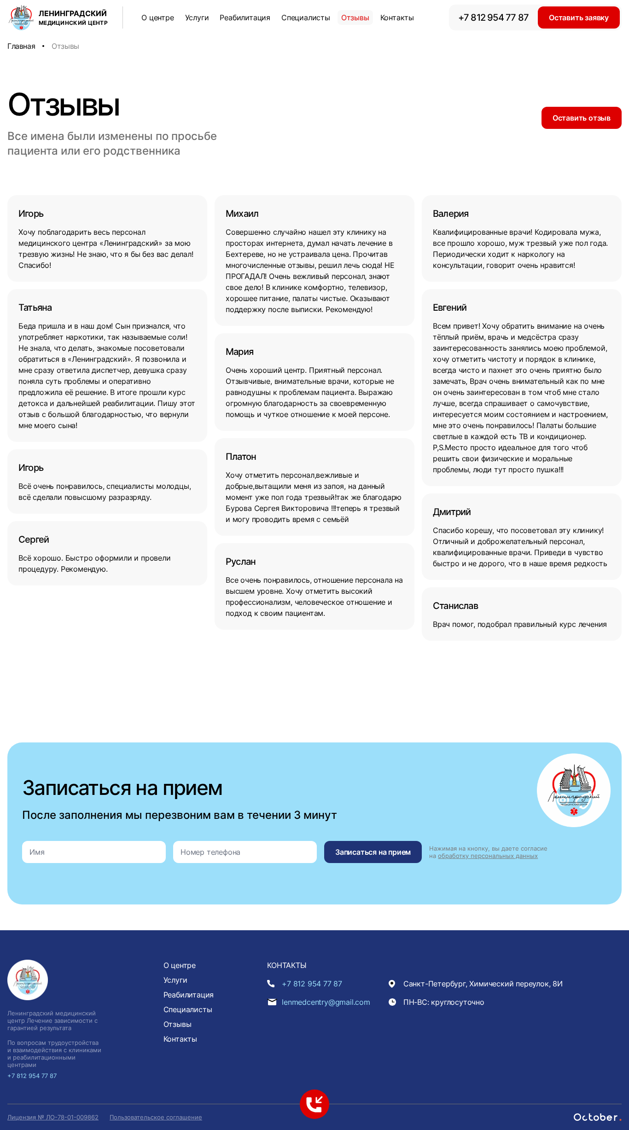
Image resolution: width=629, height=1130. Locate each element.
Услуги (197, 17)
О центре (157, 17)
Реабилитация (245, 17)
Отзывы (355, 17)
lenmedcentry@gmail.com (326, 1002)
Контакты (397, 17)
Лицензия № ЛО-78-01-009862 (53, 1117)
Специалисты (305, 17)
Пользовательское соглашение (156, 1117)
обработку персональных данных (488, 855)
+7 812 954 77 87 (493, 17)
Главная (21, 46)
